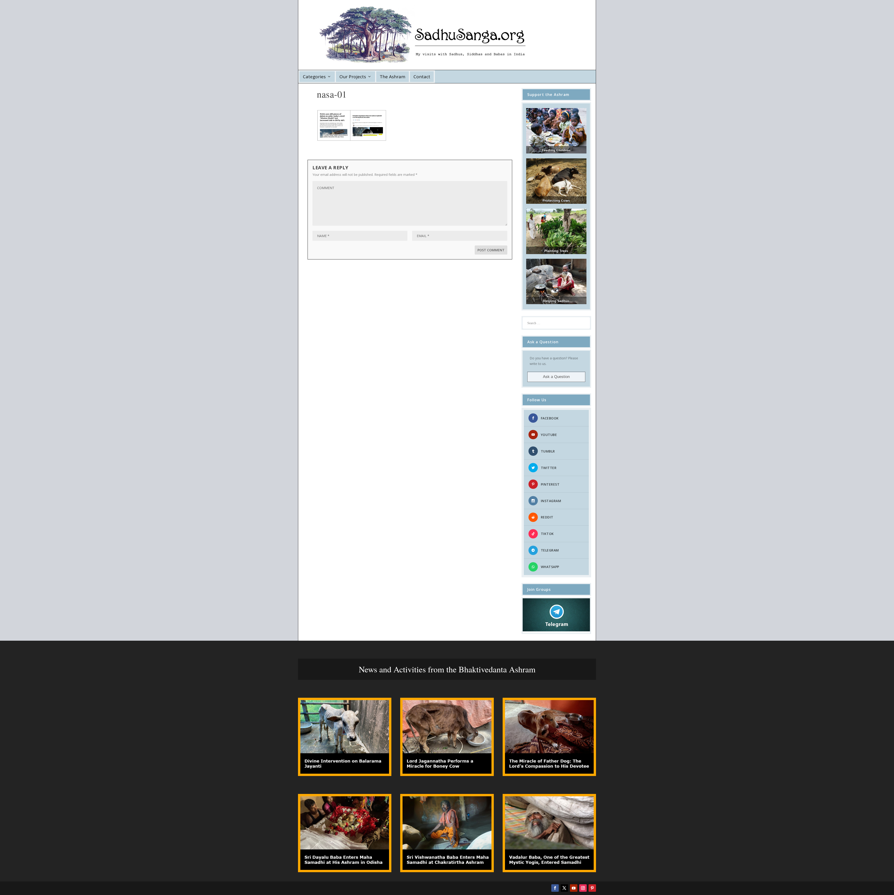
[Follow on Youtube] (573, 888)
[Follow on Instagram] (583, 888)
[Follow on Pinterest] (592, 888)
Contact (421, 76)
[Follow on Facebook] (555, 888)
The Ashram (392, 76)
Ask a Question (556, 376)
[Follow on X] (564, 888)
